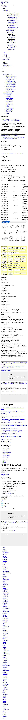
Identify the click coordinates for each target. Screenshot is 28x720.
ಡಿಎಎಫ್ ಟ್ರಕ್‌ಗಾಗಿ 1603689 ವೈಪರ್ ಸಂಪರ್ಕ (11, 436)
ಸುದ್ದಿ (4, 52)
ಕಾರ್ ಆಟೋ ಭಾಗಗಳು (10, 30)
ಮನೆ (4, 8)
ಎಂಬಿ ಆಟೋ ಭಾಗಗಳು (12, 18)
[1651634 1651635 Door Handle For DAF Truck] (11, 422)
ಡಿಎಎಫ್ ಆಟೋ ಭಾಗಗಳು (13, 20)
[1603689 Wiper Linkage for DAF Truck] (9, 433)
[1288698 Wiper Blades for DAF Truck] (9, 428)
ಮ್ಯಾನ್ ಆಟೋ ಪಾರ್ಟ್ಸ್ (12, 17)
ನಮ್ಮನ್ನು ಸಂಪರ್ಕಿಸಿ (6, 59)
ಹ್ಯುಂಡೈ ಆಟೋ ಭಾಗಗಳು (13, 27)
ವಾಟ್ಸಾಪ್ (5, 505)
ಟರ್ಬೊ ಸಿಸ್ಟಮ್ (11, 49)
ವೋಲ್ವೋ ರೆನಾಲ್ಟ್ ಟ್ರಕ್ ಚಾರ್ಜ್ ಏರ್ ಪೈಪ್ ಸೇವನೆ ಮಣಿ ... (14, 419)
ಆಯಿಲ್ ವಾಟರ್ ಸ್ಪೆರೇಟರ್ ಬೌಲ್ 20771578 (11, 120)
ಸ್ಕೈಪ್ (2, 500)
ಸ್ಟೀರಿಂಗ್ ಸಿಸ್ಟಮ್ (11, 39)
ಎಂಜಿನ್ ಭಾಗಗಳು (11, 35)
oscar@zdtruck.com (11, 489)
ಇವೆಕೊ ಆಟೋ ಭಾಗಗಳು (13, 22)
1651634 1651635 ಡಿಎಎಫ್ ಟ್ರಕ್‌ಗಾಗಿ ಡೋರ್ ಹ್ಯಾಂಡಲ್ (14, 425)
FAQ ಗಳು (5, 54)
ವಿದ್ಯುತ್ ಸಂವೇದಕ (11, 42)
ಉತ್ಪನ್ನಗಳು (5, 10)
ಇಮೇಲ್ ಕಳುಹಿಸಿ (4, 498)
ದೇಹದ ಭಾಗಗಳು (11, 37)
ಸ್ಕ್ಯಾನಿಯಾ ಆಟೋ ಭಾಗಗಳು (13, 15)
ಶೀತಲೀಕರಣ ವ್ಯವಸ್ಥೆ (12, 45)
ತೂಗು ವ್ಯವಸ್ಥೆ (10, 34)
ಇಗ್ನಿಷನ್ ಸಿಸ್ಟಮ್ (11, 40)
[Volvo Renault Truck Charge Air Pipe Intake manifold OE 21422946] (14, 417)
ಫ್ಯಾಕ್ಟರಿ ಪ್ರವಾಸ (8, 57)
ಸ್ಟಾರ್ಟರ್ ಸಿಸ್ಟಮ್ (11, 47)
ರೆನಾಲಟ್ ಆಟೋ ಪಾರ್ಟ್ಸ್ (13, 23)
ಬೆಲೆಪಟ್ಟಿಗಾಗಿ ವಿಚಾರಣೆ (5, 474)
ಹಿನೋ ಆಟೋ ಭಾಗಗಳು (13, 25)
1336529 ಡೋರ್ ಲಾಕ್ (6, 442)
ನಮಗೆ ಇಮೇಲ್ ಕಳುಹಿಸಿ (5, 153)
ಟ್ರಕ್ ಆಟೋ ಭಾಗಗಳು (10, 12)
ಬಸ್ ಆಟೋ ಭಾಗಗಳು (12, 29)
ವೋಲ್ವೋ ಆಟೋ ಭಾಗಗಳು (13, 13)
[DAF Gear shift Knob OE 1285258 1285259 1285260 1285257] (14, 409)
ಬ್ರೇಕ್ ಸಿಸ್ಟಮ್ (11, 32)
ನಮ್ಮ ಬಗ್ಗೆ (5, 55)
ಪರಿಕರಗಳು (10, 44)
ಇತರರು (9, 50)
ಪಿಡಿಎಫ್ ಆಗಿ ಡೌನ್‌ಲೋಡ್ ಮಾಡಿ (16, 153)
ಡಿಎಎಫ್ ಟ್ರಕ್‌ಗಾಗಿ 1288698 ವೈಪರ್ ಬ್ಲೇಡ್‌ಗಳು (11, 430)
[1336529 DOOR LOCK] (6, 439)
